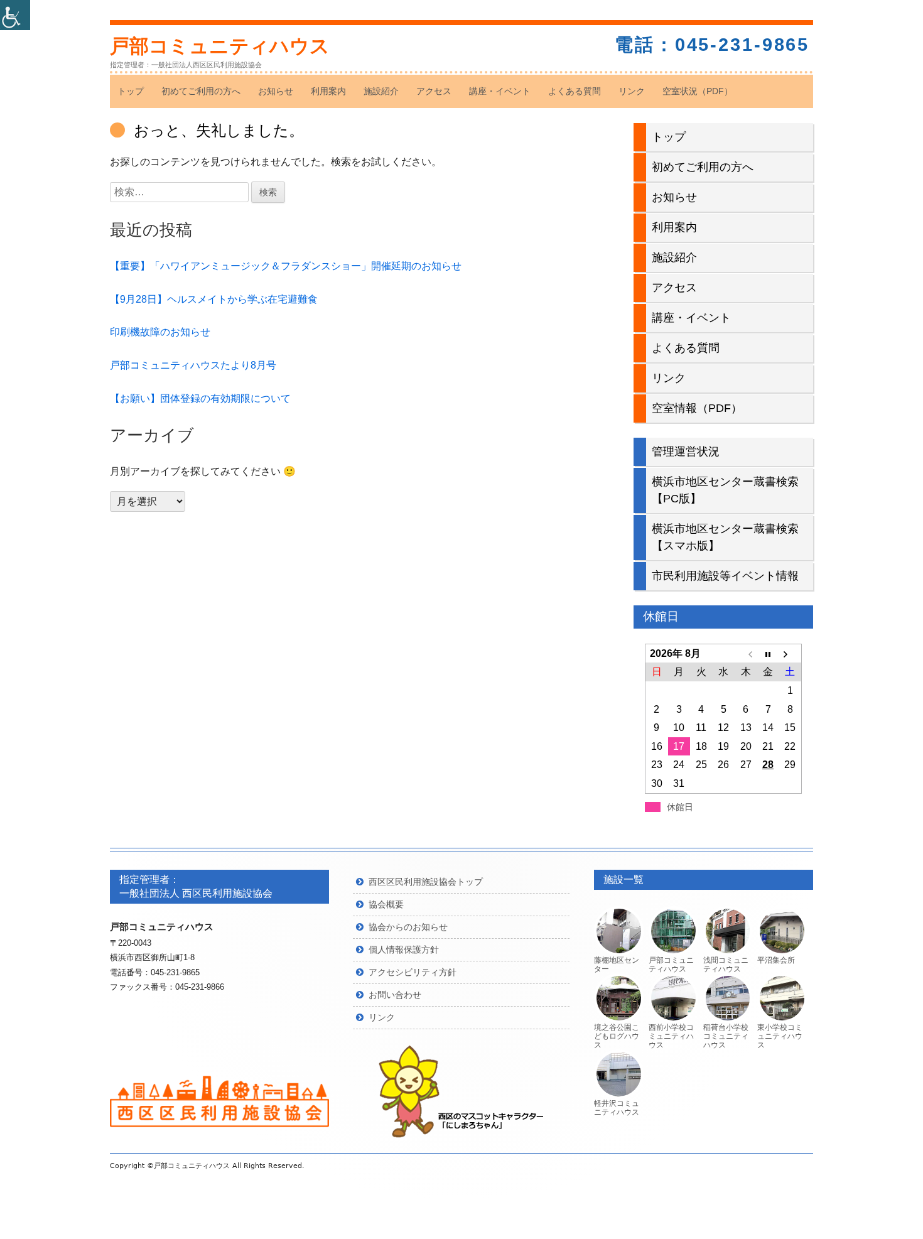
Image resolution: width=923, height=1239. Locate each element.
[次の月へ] (790, 653)
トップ (130, 91)
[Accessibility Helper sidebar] (15, 15)
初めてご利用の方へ (200, 91)
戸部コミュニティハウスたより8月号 (193, 365)
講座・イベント (500, 91)
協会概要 (386, 904)
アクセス (433, 91)
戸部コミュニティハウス (220, 46)
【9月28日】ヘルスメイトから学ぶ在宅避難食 (214, 299)
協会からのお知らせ (408, 927)
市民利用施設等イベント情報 (725, 576)
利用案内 (328, 91)
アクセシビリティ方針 (412, 972)
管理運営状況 (686, 451)
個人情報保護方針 (404, 949)
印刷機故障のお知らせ (160, 332)
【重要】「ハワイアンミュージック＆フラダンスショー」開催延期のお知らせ (286, 266)
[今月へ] (768, 653)
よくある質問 (574, 91)
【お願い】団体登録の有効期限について (200, 398)
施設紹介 (381, 91)
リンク (631, 91)
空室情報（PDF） (697, 408)
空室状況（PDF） (697, 91)
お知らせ (275, 91)
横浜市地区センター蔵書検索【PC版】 (725, 490)
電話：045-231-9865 (712, 45)
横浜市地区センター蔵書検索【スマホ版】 (725, 537)
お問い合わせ (395, 995)
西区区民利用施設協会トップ (426, 882)
